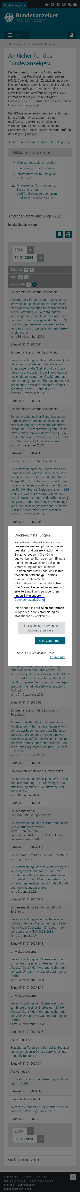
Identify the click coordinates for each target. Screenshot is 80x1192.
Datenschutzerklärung (29, 600)
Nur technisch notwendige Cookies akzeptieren (41, 628)
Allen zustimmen (50, 641)
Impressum (57, 657)
